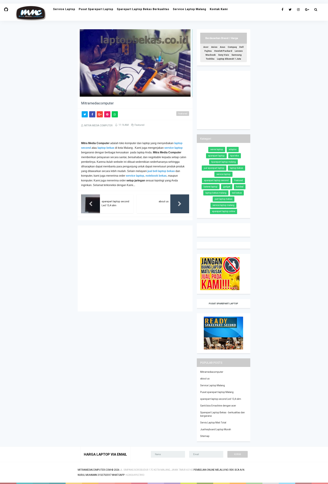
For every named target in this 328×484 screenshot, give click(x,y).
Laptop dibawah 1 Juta (229, 59)
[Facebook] (282, 9)
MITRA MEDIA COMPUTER (98, 125)
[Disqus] (135, 268)
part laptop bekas (223, 199)
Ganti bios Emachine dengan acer (218, 405)
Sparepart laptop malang (223, 162)
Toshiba (210, 59)
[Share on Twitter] (85, 114)
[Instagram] (298, 9)
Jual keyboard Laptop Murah (215, 429)
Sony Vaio (223, 55)
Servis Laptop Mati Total (213, 422)
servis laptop (216, 149)
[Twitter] (290, 9)
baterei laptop (210, 186)
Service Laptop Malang (212, 385)
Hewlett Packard (223, 51)
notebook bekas (156, 175)
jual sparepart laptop (214, 168)
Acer (206, 47)
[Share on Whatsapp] (115, 114)
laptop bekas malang (215, 193)
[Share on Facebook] (92, 114)
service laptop (135, 175)
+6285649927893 (134, 475)
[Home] (6, 10)
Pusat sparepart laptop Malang (217, 392)
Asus (222, 47)
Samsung (236, 55)
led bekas (237, 193)
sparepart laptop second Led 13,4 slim (220, 399)
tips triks (234, 155)
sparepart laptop (216, 155)
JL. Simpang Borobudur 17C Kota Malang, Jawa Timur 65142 (156, 469)
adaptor (233, 149)
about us (205, 378)
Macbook (211, 55)
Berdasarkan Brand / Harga (221, 38)
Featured (182, 113)
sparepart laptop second (216, 180)
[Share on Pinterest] (107, 114)
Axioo (214, 47)
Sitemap (204, 436)
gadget (226, 186)
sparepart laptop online (223, 211)
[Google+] (307, 9)
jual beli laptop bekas (161, 171)
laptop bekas (106, 147)
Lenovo (239, 51)
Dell (241, 47)
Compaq (232, 47)
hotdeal (239, 186)
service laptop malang (223, 205)
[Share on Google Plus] (100, 114)
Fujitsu (208, 51)
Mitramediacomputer (211, 372)
